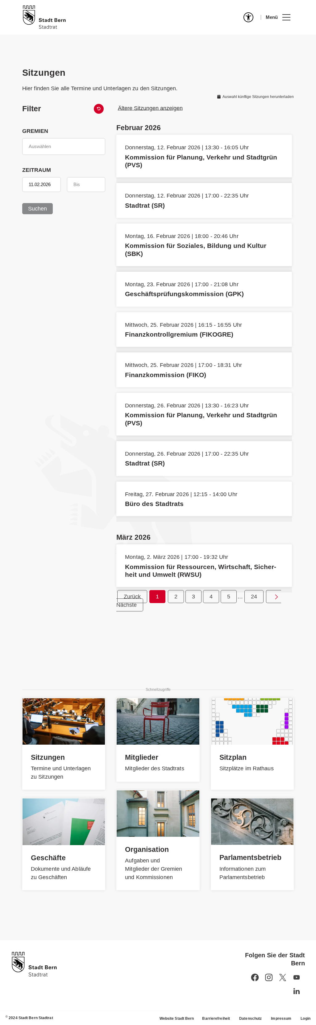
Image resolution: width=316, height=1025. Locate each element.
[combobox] (63, 146)
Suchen (37, 209)
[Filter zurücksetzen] (99, 109)
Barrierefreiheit (216, 1018)
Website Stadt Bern (177, 1018)
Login (305, 1018)
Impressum (281, 1018)
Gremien (35, 131)
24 (254, 596)
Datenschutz (250, 1018)
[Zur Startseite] (44, 17)
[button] (277, 17)
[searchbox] (64, 146)
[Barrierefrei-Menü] (248, 17)
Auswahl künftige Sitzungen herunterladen (258, 97)
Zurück (132, 596)
